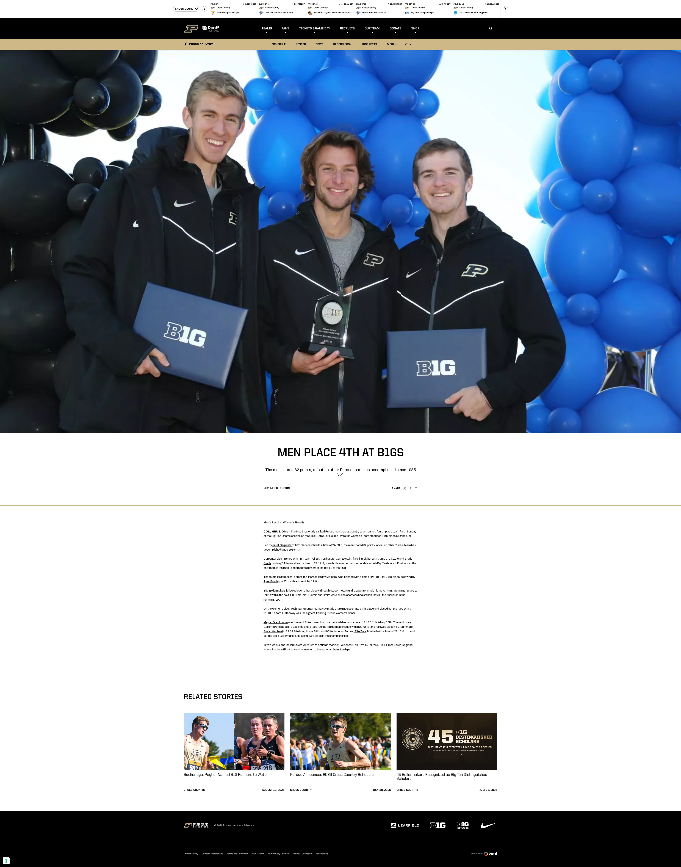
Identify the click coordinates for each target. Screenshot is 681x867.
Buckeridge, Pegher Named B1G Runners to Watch (226, 775)
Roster (301, 44)
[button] (204, 9)
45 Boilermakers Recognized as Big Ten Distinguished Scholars (442, 777)
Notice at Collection (302, 853)
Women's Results (293, 522)
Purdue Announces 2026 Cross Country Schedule (332, 775)
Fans (285, 28)
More (391, 44)
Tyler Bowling (272, 581)
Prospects (369, 44)
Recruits (347, 28)
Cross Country (194, 790)
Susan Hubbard (273, 631)
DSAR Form (258, 853)
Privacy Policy (191, 853)
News (319, 44)
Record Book (343, 44)
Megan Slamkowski (276, 622)
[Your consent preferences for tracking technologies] (6, 860)
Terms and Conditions (237, 853)
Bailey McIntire (327, 576)
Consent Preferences (212, 853)
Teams (267, 28)
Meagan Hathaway (315, 608)
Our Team (372, 28)
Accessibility (321, 853)
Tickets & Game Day (314, 28)
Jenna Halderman (330, 626)
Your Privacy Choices (278, 853)
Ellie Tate (360, 631)
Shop (415, 28)
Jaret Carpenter (282, 545)
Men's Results (272, 522)
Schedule (279, 44)
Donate (395, 28)
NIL (407, 44)
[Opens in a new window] (405, 825)
